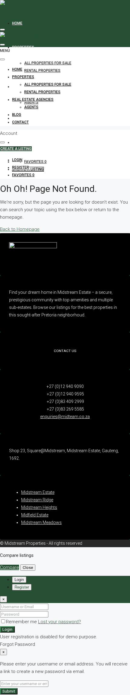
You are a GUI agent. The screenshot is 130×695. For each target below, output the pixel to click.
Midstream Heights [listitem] (39, 507)
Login (7, 629)
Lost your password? (59, 621)
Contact (20, 142)
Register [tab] (22, 587)
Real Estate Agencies (33, 99)
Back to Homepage (20, 229)
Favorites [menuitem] (35, 162)
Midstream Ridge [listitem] (37, 499)
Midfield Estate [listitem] (34, 515)
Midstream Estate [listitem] (37, 492)
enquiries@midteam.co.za (65, 416)
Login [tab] (19, 579)
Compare (9, 567)
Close (28, 567)
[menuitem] (17, 160)
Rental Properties (42, 70)
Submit (8, 691)
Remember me (22, 621)
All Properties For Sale (47, 63)
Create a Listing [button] (15, 149)
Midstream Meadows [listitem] (41, 522)
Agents (31, 102)
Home (17, 23)
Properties (23, 47)
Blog (16, 115)
